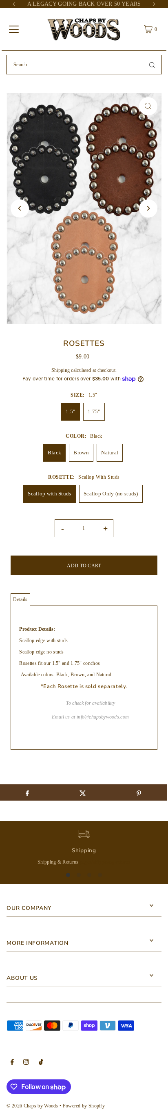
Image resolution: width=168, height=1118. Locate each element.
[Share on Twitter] (83, 792)
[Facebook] (12, 1063)
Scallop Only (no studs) (111, 494)
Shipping (60, 370)
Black (55, 452)
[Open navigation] (14, 29)
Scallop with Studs (49, 494)
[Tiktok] (41, 1063)
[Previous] (14, 4)
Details (20, 599)
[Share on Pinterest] (138, 792)
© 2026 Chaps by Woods (32, 1106)
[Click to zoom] (148, 106)
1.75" (94, 411)
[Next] (154, 4)
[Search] (152, 64)
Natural (109, 452)
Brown (81, 452)
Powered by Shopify (84, 1106)
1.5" (70, 411)
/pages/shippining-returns (104, 862)
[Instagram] (26, 1063)
